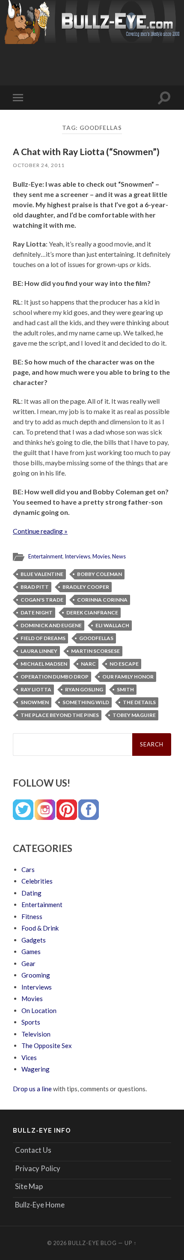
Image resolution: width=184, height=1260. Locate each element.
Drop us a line (32, 1089)
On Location (38, 1010)
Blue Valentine (42, 574)
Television (35, 1034)
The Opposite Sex (46, 1045)
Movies (101, 556)
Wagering (35, 1069)
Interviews (77, 556)
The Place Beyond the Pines (60, 715)
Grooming (35, 975)
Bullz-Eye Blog (92, 1242)
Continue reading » (40, 531)
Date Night (37, 612)
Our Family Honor (128, 676)
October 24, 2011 (39, 165)
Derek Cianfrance (92, 612)
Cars (28, 869)
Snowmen (35, 702)
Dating (31, 893)
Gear (28, 963)
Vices (29, 1057)
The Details (139, 702)
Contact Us (33, 1149)
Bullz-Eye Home (40, 1204)
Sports (30, 1022)
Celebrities (37, 881)
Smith (125, 689)
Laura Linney (39, 651)
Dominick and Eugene (51, 625)
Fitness (31, 916)
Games (31, 951)
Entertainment (45, 556)
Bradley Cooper (85, 587)
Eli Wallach (112, 625)
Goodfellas (96, 638)
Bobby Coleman (99, 574)
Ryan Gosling (84, 689)
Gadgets (33, 940)
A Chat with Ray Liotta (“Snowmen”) (86, 151)
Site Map (29, 1186)
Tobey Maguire (134, 715)
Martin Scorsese (95, 651)
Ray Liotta (36, 689)
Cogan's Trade (42, 599)
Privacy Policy (37, 1168)
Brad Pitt (35, 587)
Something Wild (85, 702)
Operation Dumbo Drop (55, 676)
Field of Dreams (43, 638)
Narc (88, 664)
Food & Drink (40, 928)
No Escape (124, 664)
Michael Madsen (44, 664)
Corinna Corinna (102, 599)
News (119, 556)
